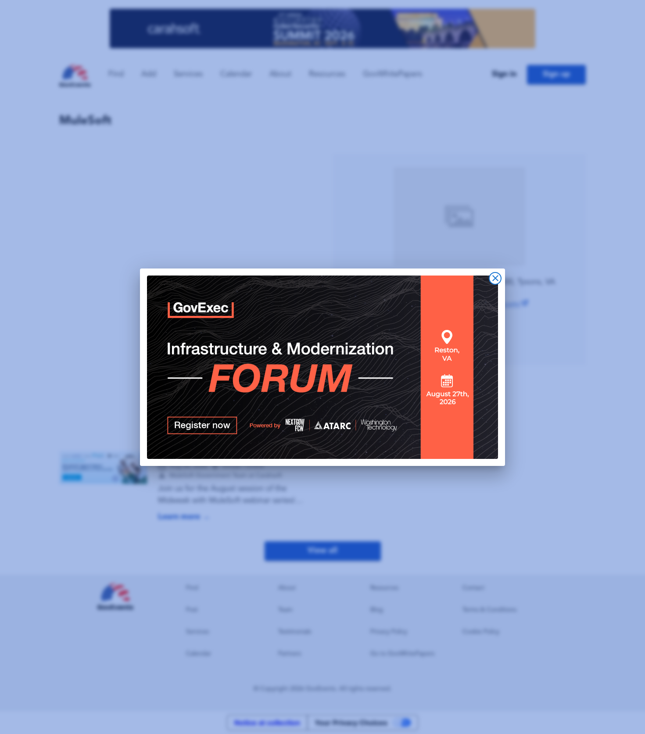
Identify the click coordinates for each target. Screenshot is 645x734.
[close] (495, 278)
